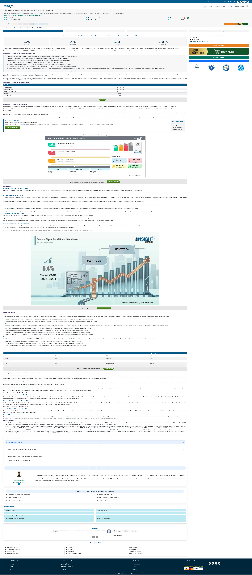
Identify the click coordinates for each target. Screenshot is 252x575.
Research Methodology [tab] (219, 30)
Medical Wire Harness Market (12, 513)
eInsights (237, 6)
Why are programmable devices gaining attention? (18, 460)
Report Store (217, 6)
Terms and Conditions (65, 564)
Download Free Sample (230, 23)
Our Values (63, 569)
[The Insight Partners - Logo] (8, 6)
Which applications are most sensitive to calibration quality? (21, 449)
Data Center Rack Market (102, 521)
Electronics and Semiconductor (20, 27)
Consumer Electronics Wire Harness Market (15, 518)
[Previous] (88, 537)
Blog (134, 567)
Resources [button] (230, 6)
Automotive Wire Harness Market (104, 515)
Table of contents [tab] (95, 30)
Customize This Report (108, 368)
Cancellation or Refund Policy (67, 566)
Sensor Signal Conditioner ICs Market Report (35, 27)
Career (11, 566)
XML (11, 569)
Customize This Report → (12, 127)
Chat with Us (219, 61)
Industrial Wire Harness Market (103, 518)
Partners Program (137, 564)
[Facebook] (238, 2)
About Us (12, 563)
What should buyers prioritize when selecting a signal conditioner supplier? (24, 456)
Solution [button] (223, 6)
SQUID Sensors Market (102, 510)
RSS (11, 567)
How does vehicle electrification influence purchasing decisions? (22, 453)
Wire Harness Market (10, 510)
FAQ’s (62, 567)
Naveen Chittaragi (18, 479)
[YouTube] (247, 2)
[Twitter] (241, 2)
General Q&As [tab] (157, 30)
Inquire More (102, 99)
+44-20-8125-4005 (231, 1)
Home (205, 6)
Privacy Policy (64, 563)
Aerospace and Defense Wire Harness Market (15, 515)
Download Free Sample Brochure (104, 308)
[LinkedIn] (244, 2)
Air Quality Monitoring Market (103, 513)
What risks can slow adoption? (14, 442)
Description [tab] (33, 30)
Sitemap (134, 569)
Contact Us (242, 6)
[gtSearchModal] (247, 6)
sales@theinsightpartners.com (212, 1)
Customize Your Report (218, 57)
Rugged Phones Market (11, 521)
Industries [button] (210, 6)
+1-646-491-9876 (224, 1)
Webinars (135, 566)
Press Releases (136, 563)
